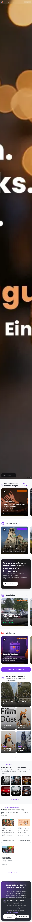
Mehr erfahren (7, 475)
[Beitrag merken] (10, 828)
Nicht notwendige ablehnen (9, 916)
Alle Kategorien (15, 799)
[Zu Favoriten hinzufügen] (4, 491)
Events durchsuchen (15, 669)
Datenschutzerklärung (12, 912)
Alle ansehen (24, 484)
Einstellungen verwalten (13, 909)
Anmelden (27, 2)
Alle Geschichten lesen (15, 873)
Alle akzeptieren (23, 916)
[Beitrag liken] (13, 828)
